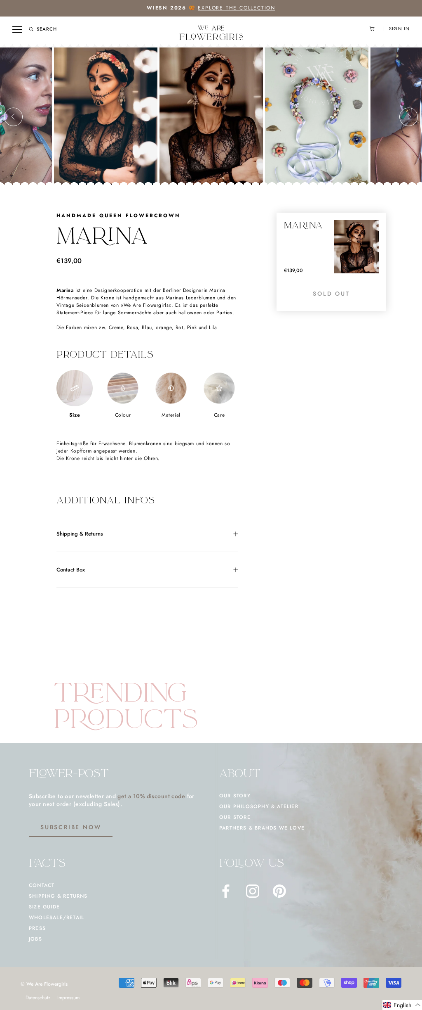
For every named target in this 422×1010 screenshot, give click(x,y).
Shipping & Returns (79, 534)
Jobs (35, 939)
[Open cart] (376, 28)
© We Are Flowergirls (44, 984)
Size (74, 415)
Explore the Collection (236, 8)
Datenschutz (38, 997)
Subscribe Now (70, 827)
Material (171, 415)
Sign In (399, 29)
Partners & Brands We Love (262, 828)
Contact (41, 885)
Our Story (235, 795)
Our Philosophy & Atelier (258, 806)
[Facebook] (225, 891)
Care (219, 415)
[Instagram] (252, 891)
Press (37, 928)
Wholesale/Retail (56, 917)
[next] (408, 116)
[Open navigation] (17, 29)
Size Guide (44, 906)
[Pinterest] (279, 891)
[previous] (13, 116)
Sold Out (331, 293)
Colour (123, 415)
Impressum (68, 997)
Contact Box (70, 570)
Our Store (235, 817)
